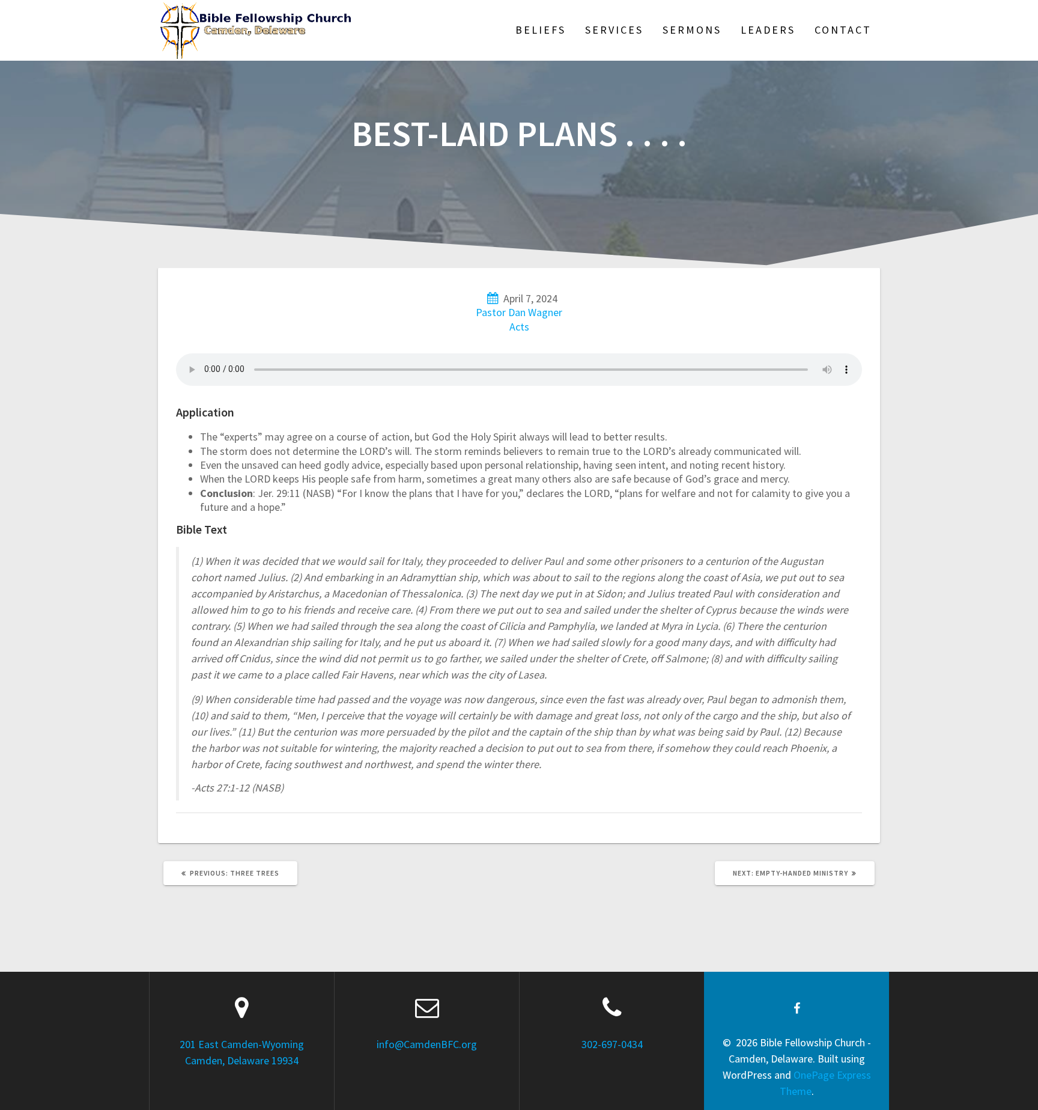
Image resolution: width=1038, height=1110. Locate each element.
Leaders (768, 30)
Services (614, 30)
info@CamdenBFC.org (427, 1044)
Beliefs (540, 30)
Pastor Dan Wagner (519, 312)
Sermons (692, 30)
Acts (519, 327)
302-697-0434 (612, 1044)
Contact (843, 30)
